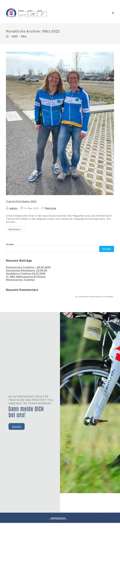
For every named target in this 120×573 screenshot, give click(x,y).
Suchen (10, 244)
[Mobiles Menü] (113, 13)
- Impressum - (58, 518)
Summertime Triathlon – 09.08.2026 (28, 267)
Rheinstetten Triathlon (20, 279)
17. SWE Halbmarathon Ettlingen (26, 276)
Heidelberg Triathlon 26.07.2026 (25, 273)
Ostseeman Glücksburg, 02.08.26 (26, 270)
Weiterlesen (17, 228)
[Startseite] (7, 36)
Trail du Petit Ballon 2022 (21, 201)
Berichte (50, 208)
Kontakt (16, 426)
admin (13, 208)
